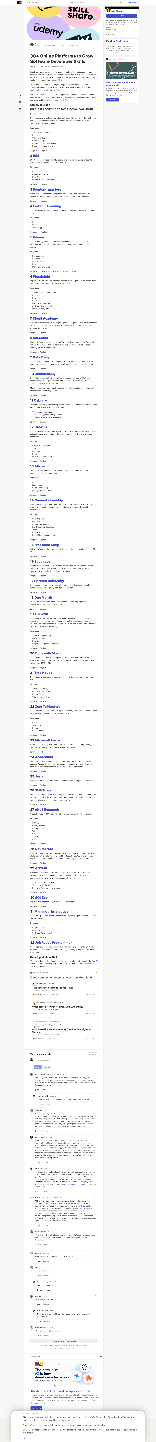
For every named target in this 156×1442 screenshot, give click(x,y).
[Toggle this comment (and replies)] (31, 1077)
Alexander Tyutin (41, 1025)
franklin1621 (39, 1198)
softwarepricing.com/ (75, 1184)
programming (57, 66)
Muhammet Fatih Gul (42, 1074)
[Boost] (20, 116)
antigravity (39, 1009)
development (48, 1035)
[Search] (25, 2)
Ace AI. (68, 100)
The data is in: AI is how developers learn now (61, 1391)
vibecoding (45, 990)
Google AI (51, 983)
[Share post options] (20, 123)
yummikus (38, 1168)
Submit (37, 1067)
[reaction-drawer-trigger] (20, 96)
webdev (34, 66)
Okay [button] (26, 1438)
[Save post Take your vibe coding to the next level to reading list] (94, 994)
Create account (131, 2)
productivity (55, 990)
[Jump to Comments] (20, 103)
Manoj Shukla (40, 1327)
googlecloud (36, 990)
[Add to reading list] (20, 110)
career (48, 66)
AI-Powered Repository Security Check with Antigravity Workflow (61, 1030)
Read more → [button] (36, 1408)
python (41, 66)
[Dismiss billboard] (140, 1413)
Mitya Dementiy (40, 1232)
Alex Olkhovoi (40, 44)
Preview (47, 1067)
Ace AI (95, 961)
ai (33, 1009)
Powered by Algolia (77, 2)
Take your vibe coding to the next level (52, 987)
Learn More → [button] (112, 100)
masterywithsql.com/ (43, 1271)
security (56, 1035)
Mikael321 (38, 1296)
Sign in (75, 1345)
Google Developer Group (55, 1002)
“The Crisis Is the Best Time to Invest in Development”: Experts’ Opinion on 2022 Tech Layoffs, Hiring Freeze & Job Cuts (120, 49)
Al (36, 1267)
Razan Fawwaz (40, 1002)
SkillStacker (39, 1110)
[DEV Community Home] (19, 2)
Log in (120, 2)
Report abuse (70, 1348)
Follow (122, 16)
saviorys (38, 1253)
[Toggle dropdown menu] (96, 972)
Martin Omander (41, 983)
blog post (40, 95)
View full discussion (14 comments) (64, 1341)
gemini (46, 1009)
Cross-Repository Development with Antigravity (57, 1006)
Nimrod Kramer (40, 1137)
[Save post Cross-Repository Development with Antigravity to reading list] (94, 1014)
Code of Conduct (58, 1348)
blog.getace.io (76, 45)
